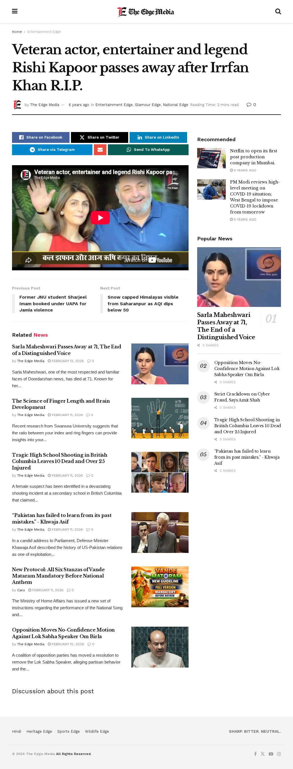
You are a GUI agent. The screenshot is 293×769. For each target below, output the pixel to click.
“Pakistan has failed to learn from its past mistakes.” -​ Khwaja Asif (247, 457)
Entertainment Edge (44, 32)
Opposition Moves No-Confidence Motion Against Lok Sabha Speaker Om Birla (247, 368)
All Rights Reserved (73, 754)
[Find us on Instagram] (279, 754)
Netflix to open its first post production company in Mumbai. (253, 156)
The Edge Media (44, 105)
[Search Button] (278, 11)
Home (17, 32)
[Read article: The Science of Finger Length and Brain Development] (160, 418)
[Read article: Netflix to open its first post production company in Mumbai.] (211, 158)
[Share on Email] (100, 149)
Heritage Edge (39, 731)
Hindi (16, 731)
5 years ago (244, 170)
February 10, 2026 (67, 644)
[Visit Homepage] (146, 11)
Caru (21, 590)
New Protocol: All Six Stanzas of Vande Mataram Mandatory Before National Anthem (58, 576)
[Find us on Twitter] (262, 754)
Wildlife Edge (97, 731)
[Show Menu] (14, 11)
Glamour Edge (148, 105)
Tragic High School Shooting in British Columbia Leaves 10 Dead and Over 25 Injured (59, 461)
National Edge (175, 105)
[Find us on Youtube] (271, 754)
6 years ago (79, 105)
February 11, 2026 (67, 415)
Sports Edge (68, 731)
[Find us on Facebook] (255, 754)
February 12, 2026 (67, 361)
